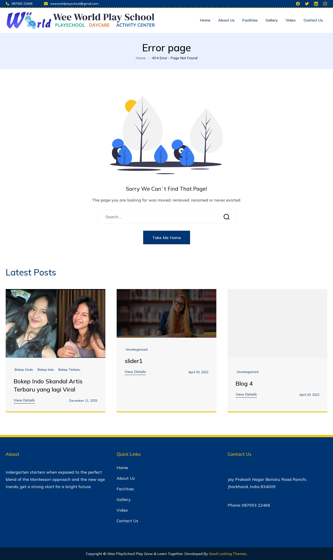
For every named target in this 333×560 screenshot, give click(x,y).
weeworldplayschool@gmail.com (74, 4)
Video (291, 20)
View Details (24, 400)
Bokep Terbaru (69, 370)
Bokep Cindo (24, 370)
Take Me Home (166, 237)
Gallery (271, 20)
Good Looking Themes (227, 553)
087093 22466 (22, 4)
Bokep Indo (46, 370)
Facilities (250, 20)
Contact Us (313, 20)
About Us (226, 20)
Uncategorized (136, 349)
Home (205, 20)
